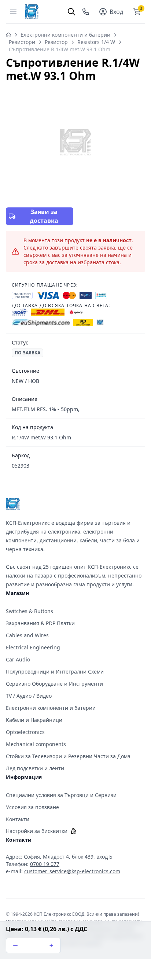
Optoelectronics (25, 732)
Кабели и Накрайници (34, 719)
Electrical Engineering (33, 647)
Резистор (56, 41)
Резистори (22, 41)
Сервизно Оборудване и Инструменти (54, 683)
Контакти (17, 819)
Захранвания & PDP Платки (40, 623)
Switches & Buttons (29, 611)
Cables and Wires (27, 635)
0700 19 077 (44, 863)
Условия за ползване (32, 807)
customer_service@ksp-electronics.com (72, 871)
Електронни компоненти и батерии (65, 34)
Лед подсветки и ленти (35, 768)
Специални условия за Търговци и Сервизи (61, 795)
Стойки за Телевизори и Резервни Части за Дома (68, 756)
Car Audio (18, 659)
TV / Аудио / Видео (29, 695)
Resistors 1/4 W (96, 41)
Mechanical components (36, 744)
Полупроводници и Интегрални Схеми (55, 671)
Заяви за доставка (44, 216)
